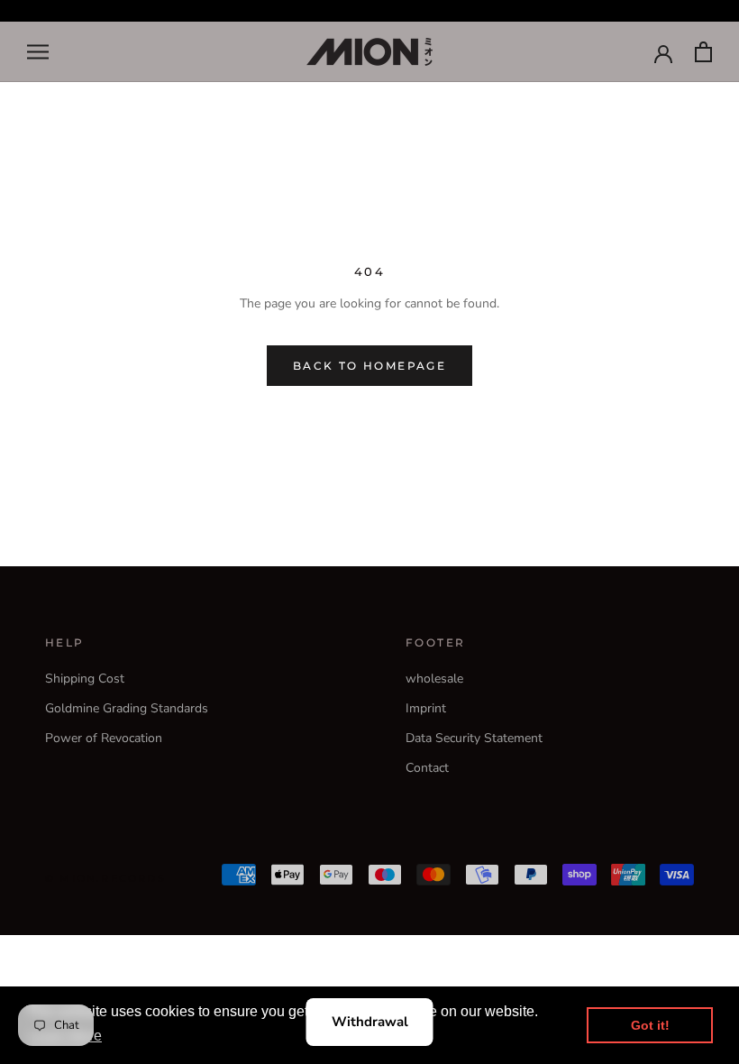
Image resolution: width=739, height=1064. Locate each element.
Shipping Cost (84, 678)
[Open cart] (703, 51)
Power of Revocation (103, 738)
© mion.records (105, 878)
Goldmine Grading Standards (126, 708)
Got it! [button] (650, 1025)
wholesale (434, 678)
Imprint (426, 708)
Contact (427, 767)
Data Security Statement (474, 738)
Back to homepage (369, 365)
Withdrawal (370, 1022)
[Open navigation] (38, 52)
